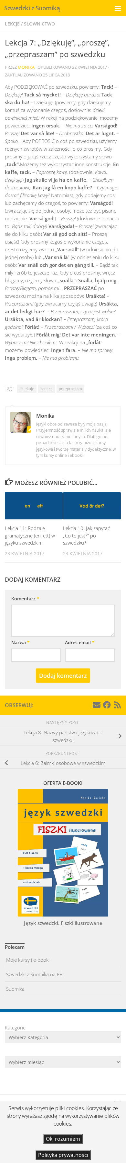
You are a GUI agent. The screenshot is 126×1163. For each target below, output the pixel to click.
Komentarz (25, 599)
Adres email (80, 642)
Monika (26, 67)
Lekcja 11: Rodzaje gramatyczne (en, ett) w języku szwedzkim (30, 535)
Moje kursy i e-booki (27, 960)
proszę (46, 388)
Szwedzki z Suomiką (32, 8)
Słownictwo (39, 24)
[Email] (96, 705)
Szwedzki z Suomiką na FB (33, 974)
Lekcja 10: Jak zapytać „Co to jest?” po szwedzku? (86, 535)
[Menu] (118, 8)
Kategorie (15, 1027)
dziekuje (26, 388)
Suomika (15, 989)
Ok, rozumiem (63, 1138)
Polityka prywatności (63, 1154)
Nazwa (20, 642)
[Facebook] (107, 705)
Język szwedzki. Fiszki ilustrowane (63, 923)
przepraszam (70, 388)
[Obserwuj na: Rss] (117, 705)
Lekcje (12, 24)
